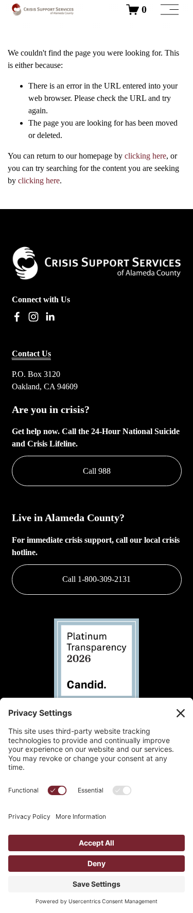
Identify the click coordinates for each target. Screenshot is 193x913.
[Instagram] (33, 317)
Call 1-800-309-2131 (96, 579)
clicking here (145, 155)
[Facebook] (17, 317)
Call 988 (97, 471)
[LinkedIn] (50, 317)
